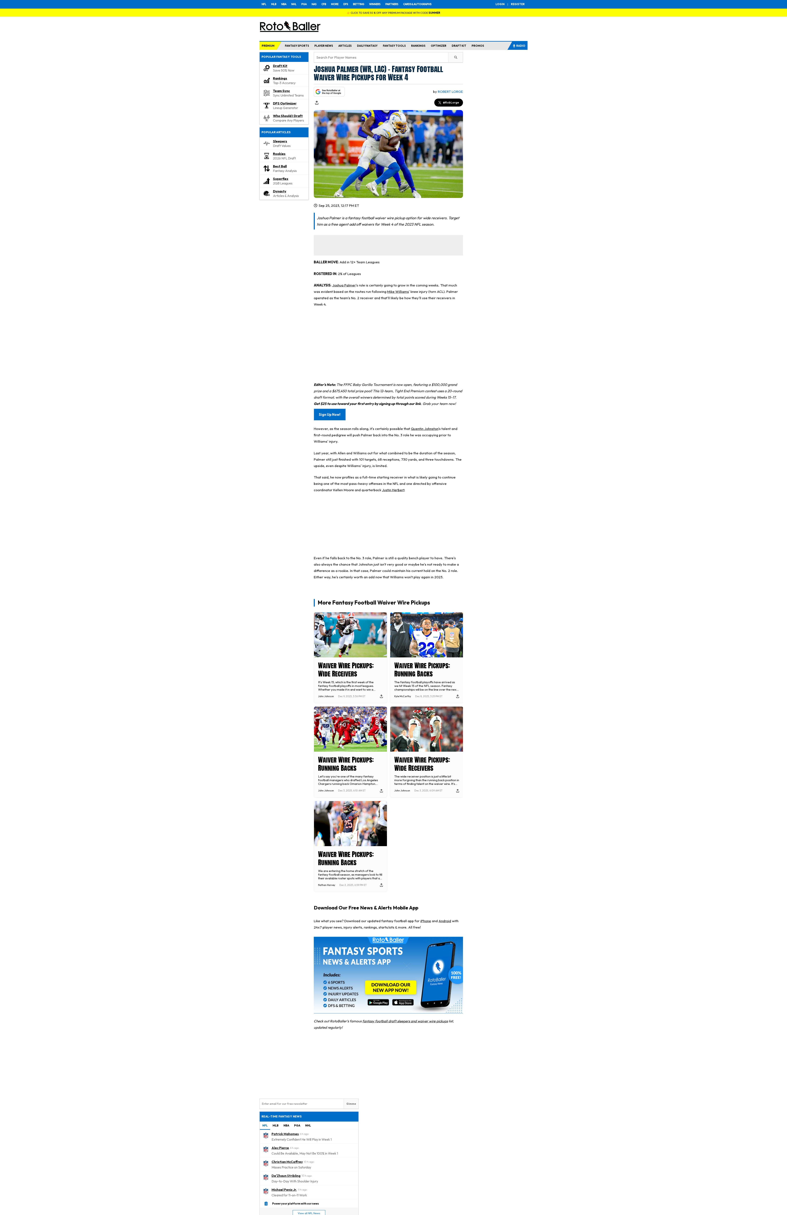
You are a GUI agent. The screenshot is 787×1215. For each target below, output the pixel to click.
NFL (264, 4)
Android (445, 921)
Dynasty (279, 191)
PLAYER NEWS (323, 45)
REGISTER (518, 4)
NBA (283, 4)
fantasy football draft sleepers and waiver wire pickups (405, 1021)
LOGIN (500, 4)
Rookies (279, 154)
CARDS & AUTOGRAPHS (417, 4)
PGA (304, 4)
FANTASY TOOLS (394, 45)
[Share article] (317, 103)
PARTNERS (391, 4)
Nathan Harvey (326, 885)
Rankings (280, 78)
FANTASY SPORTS (297, 45)
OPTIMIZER (438, 45)
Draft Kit (280, 66)
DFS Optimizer (285, 103)
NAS (314, 4)
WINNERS (374, 4)
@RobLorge (451, 102)
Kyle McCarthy (402, 696)
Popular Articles (276, 132)
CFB (323, 4)
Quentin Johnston (424, 428)
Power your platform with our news (295, 1203)
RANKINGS (418, 45)
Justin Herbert (393, 490)
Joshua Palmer (344, 285)
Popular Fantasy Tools (281, 57)
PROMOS (478, 45)
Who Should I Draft (288, 116)
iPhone (425, 921)
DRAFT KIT (459, 45)
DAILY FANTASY (367, 45)
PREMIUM (268, 45)
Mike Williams (398, 291)
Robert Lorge (450, 91)
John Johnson (326, 696)
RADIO (520, 45)
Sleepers (280, 141)
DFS (345, 4)
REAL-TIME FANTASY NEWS (282, 1116)
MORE (334, 4)
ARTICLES (345, 45)
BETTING (358, 4)
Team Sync (281, 91)
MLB (273, 4)
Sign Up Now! (329, 414)
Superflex (280, 179)
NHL (293, 4)
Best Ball (280, 166)
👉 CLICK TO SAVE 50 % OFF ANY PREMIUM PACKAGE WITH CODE (393, 12)
